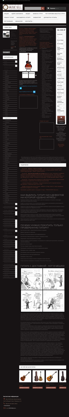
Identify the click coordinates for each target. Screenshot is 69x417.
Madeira (7, 145)
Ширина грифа (60, 89)
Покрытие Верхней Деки (60, 102)
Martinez (7, 149)
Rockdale (7, 168)
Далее (36, 75)
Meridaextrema (8, 153)
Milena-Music (8, 155)
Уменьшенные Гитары (9, 220)
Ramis (6, 164)
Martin (6, 147)
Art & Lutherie (8, 82)
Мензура (59, 71)
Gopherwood (8, 118)
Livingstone (7, 143)
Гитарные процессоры (9, 255)
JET (5, 124)
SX (5, 191)
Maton (6, 151)
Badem (6, 84)
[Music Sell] (13, 7)
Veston (6, 193)
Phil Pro (6, 187)
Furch (6, 111)
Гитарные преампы (8, 253)
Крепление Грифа (59, 54)
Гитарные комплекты (8, 243)
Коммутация (6, 270)
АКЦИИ (6, 13)
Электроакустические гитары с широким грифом (9, 233)
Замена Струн (38, 13)
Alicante (7, 78)
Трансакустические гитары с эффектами (8, 209)
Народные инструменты (9, 272)
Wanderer (7, 195)
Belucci (6, 88)
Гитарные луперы (8, 251)
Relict (6, 166)
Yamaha (7, 197)
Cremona (7, 97)
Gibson (6, 113)
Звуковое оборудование (9, 266)
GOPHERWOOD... (23, 384)
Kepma (6, 130)
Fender (6, 107)
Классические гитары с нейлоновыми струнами (9, 205)
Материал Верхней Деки (60, 59)
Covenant (7, 99)
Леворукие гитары (8, 241)
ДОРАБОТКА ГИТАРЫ (50, 17)
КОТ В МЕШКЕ (8, 21)
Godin (6, 116)
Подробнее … (44, 48)
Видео (28, 13)
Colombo (7, 90)
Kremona (7, 134)
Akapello (7, 76)
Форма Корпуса (60, 92)
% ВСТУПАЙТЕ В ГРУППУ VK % (26, 91)
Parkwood (7, 162)
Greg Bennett (8, 120)
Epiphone (7, 105)
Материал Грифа (59, 63)
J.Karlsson (7, 122)
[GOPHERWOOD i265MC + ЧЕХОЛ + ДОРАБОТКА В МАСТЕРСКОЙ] (25, 376)
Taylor (6, 183)
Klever (6, 132)
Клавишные (6, 268)
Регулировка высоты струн (55, 13)
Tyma (6, 185)
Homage (7, 126)
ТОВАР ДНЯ (7, 27)
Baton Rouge (8, 86)
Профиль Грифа (60, 78)
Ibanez (6, 128)
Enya (6, 103)
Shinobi (6, 174)
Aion (6, 74)
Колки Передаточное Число (60, 48)
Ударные (6, 274)
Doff (6, 101)
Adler (6, 72)
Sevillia (6, 172)
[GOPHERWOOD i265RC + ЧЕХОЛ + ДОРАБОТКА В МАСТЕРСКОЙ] (39, 376)
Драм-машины (7, 258)
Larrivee (7, 139)
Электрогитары (7, 222)
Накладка (59, 74)
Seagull (6, 170)
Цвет (58, 106)
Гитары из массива (8, 224)
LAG (6, 137)
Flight (6, 109)
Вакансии (19, 21)
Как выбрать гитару (23, 17)
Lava (6, 141)
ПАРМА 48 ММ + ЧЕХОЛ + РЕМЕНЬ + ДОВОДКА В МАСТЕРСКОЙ (14, 34)
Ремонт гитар (9, 17)
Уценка (5, 63)
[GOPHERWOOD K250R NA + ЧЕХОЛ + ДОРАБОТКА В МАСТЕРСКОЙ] (52, 376)
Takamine (7, 181)
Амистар (7, 199)
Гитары (5, 61)
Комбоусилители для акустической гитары (8, 263)
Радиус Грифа (60, 82)
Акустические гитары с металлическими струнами (9, 67)
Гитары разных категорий (7, 248)
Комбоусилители (7, 260)
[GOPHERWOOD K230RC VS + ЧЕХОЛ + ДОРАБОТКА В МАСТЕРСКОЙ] (25, 75)
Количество (59, 34)
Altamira (7, 80)
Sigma (6, 176)
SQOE (6, 178)
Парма (6, 202)
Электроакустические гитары (9, 227)
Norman (6, 160)
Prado (6, 189)
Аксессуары (6, 276)
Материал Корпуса (59, 97)
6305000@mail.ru (12, 408)
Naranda (7, 157)
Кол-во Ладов (60, 40)
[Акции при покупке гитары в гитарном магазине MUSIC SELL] (34, 2)
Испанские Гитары (8, 212)
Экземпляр (37, 17)
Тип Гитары (59, 85)
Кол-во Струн (60, 43)
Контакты (28, 21)
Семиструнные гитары (9, 245)
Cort (6, 92)
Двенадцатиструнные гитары (9, 238)
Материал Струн (61, 67)
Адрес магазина (17, 13)
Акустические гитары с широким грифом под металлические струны (9, 216)
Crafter (6, 95)
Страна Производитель (60, 110)
